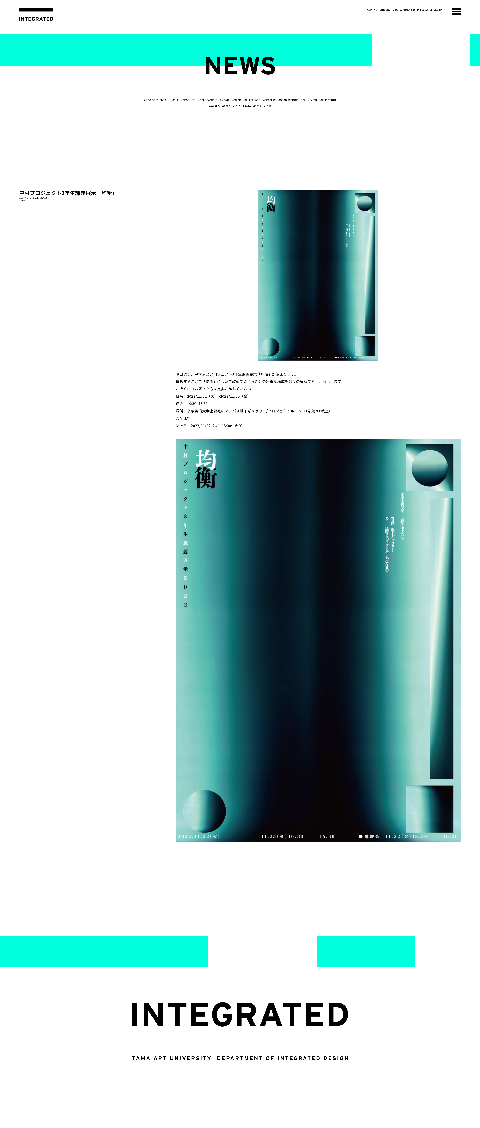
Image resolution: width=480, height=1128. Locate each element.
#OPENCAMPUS (207, 100)
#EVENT (313, 100)
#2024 (247, 106)
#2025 (236, 106)
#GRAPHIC (269, 100)
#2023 (257, 106)
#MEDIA (237, 100)
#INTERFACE (252, 100)
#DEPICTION (328, 100)
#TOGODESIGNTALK (157, 100)
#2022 (267, 106)
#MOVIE (225, 100)
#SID (175, 100)
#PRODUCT (188, 100)
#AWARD (214, 106)
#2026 (226, 106)
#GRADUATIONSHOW (291, 100)
